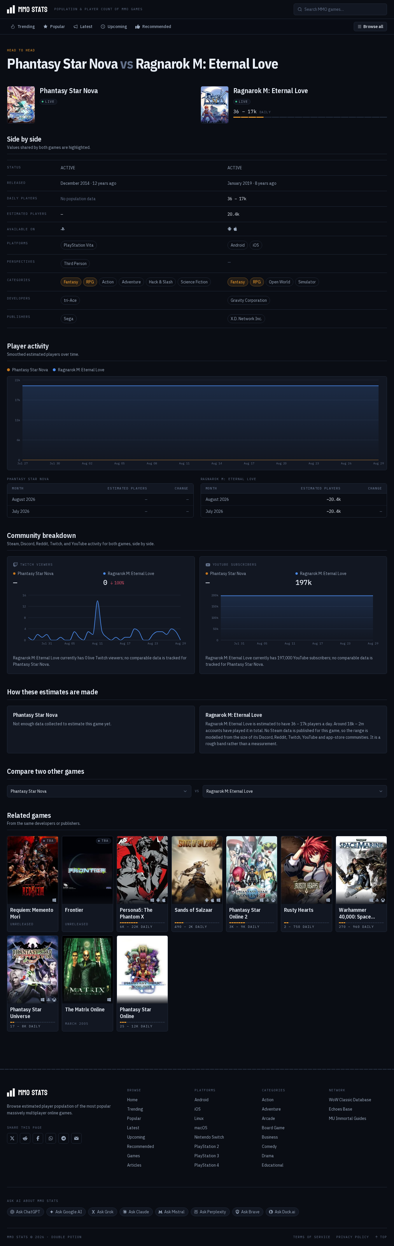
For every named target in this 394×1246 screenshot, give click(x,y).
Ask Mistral (174, 1211)
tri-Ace (70, 300)
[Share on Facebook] (38, 1138)
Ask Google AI (68, 1211)
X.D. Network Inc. (246, 318)
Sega (68, 318)
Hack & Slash (161, 282)
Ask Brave (250, 1211)
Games (133, 1155)
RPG (90, 282)
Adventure (131, 282)
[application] (197, 423)
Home (132, 1099)
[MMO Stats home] (27, 9)
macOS (201, 1127)
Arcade (268, 1118)
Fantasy (71, 282)
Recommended (156, 26)
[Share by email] (76, 1138)
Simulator (307, 282)
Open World (279, 282)
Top (383, 1237)
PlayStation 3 (207, 1155)
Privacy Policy (352, 1237)
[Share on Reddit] (25, 1138)
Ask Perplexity (213, 1211)
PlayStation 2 (207, 1146)
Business (270, 1137)
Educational (272, 1165)
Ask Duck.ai (285, 1211)
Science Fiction (194, 282)
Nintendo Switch (209, 1137)
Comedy (269, 1146)
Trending (26, 26)
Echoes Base (340, 1109)
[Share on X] (12, 1138)
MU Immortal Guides (347, 1118)
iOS (256, 245)
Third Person (75, 263)
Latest (86, 26)
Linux (199, 1118)
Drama (268, 1155)
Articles (134, 1165)
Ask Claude (139, 1211)
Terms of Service (311, 1237)
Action (108, 282)
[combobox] (99, 791)
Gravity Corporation (249, 300)
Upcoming (117, 26)
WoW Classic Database (350, 1099)
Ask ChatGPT (28, 1211)
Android (238, 245)
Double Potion (66, 1237)
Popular (57, 26)
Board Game (273, 1127)
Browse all (373, 26)
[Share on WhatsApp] (50, 1138)
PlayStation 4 (207, 1165)
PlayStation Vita (79, 245)
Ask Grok (105, 1211)
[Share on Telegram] (63, 1138)
